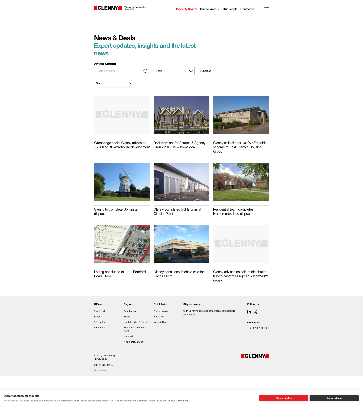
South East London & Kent (135, 329)
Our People (230, 8)
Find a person (161, 311)
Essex (97, 317)
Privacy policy (100, 359)
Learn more (182, 400)
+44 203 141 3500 (259, 328)
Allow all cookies (284, 398)
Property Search (186, 8)
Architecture (100, 328)
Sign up (187, 311)
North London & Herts (135, 322)
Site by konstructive (100, 370)
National (128, 336)
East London (100, 311)
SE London (99, 322)
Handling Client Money (104, 356)
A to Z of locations (133, 342)
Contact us (247, 8)
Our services (208, 8)
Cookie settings (334, 398)
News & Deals (161, 322)
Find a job (159, 317)
